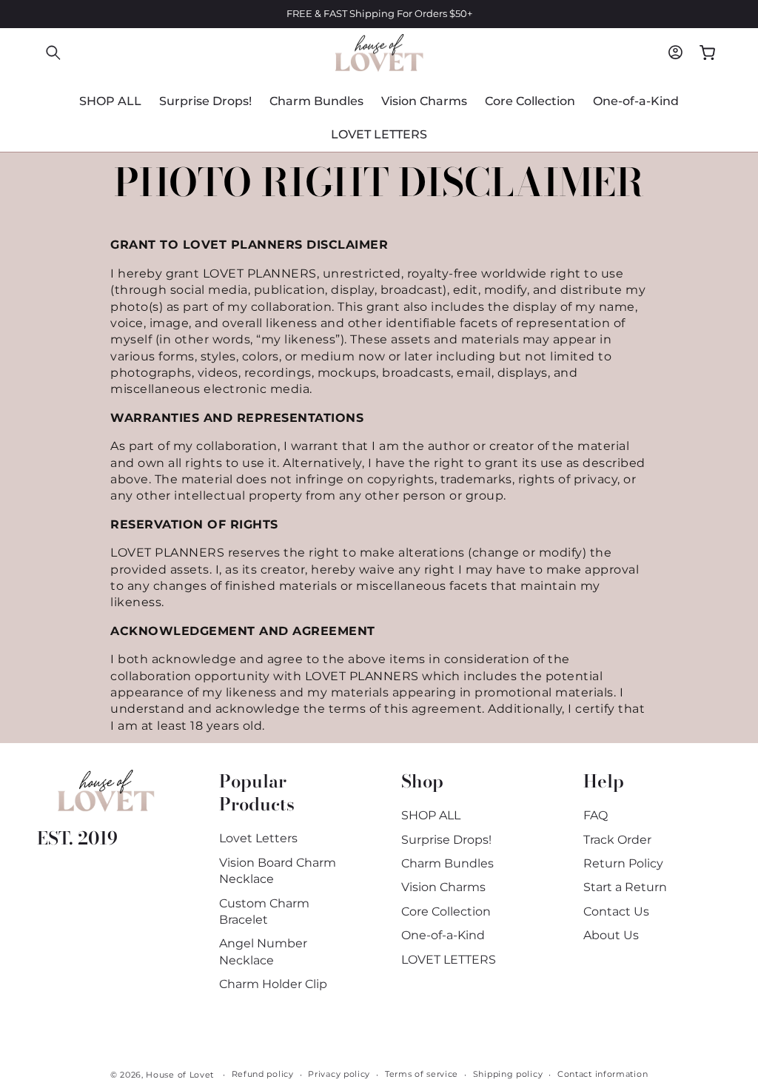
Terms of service (421, 1074)
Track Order (617, 840)
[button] (53, 52)
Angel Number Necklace (263, 951)
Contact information (602, 1074)
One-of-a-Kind (443, 935)
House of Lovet (180, 1074)
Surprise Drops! (446, 840)
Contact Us (616, 911)
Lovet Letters (258, 838)
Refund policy (263, 1074)
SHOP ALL (430, 815)
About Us (611, 935)
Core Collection (446, 911)
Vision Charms (443, 887)
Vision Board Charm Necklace (277, 871)
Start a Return (625, 887)
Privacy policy (339, 1074)
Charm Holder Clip (273, 984)
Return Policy (623, 863)
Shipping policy (508, 1074)
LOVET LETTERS (448, 960)
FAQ (595, 815)
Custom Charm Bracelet (264, 911)
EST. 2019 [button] (77, 838)
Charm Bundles (447, 863)
